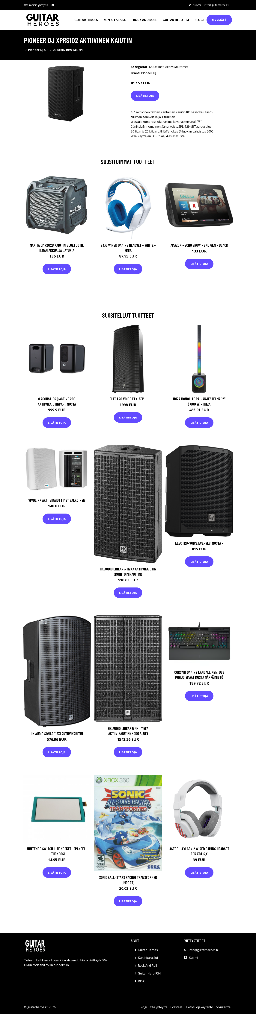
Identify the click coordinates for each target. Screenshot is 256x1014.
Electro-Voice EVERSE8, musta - (199, 543)
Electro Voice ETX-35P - (128, 398)
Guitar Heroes (86, 20)
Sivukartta (223, 1007)
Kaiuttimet (156, 67)
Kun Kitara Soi (115, 20)
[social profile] (53, 5)
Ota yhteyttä (158, 1007)
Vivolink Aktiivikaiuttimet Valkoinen (56, 500)
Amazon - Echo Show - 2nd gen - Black (199, 245)
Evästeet (176, 1007)
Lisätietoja (145, 96)
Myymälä (219, 20)
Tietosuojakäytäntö (199, 1007)
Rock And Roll (145, 20)
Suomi (197, 5)
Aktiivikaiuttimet (176, 67)
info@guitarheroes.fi (216, 5)
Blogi (199, 20)
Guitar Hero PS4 (176, 20)
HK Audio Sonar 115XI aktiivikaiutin (57, 733)
